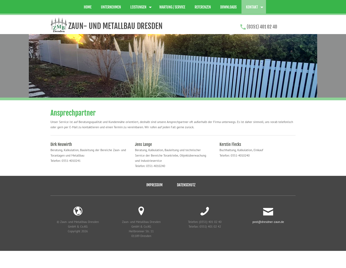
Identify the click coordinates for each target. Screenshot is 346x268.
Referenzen (203, 7)
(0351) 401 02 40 (262, 27)
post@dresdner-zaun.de (268, 222)
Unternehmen (111, 7)
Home (88, 7)
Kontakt (252, 7)
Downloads (228, 7)
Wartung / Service (172, 7)
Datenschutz (186, 185)
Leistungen (138, 7)
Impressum (154, 185)
